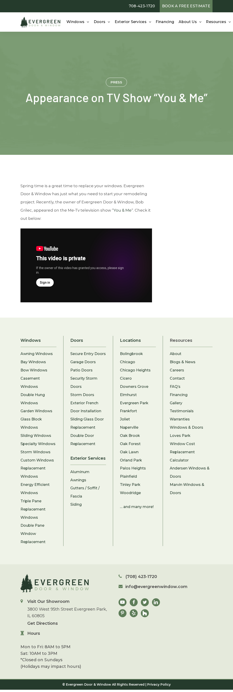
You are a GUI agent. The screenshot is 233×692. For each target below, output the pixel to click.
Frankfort (128, 411)
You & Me (123, 210)
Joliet (125, 419)
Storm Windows (35, 452)
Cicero (126, 378)
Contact (177, 378)
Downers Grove (134, 386)
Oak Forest (130, 444)
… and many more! (137, 507)
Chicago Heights (135, 370)
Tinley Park (130, 484)
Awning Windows (36, 354)
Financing (178, 395)
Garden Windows (36, 411)
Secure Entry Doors (88, 354)
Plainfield (128, 476)
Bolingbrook (131, 354)
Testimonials (182, 411)
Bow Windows (33, 370)
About (175, 354)
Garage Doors (83, 362)
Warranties (180, 419)
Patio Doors (81, 370)
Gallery (176, 403)
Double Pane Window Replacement (33, 533)
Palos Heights (133, 468)
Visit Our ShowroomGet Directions (67, 612)
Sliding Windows (35, 435)
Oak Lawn (129, 452)
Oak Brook (130, 435)
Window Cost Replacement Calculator (182, 452)
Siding (76, 504)
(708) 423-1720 (141, 576)
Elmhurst (128, 395)
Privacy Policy (159, 684)
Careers (177, 370)
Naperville (129, 427)
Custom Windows (37, 460)
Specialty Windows (38, 444)
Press (116, 82)
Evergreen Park (134, 403)
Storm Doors (82, 395)
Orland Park (131, 460)
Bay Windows (33, 362)
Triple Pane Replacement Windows (33, 509)
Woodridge (130, 493)
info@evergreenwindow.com (156, 586)
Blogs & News (182, 362)
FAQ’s (175, 386)
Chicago (127, 362)
